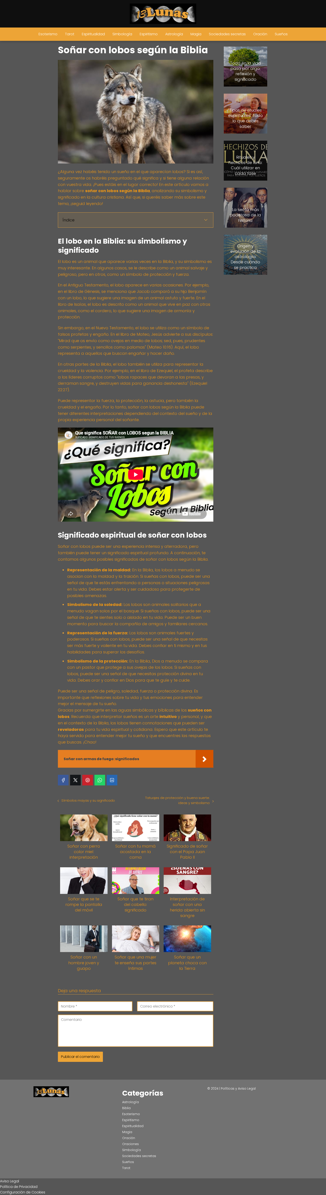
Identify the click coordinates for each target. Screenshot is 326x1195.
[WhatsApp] (99, 780)
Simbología (122, 34)
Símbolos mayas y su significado (88, 800)
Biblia (126, 1108)
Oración (260, 34)
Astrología (174, 34)
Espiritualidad (93, 34)
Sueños (281, 34)
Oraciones (130, 1144)
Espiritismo (149, 34)
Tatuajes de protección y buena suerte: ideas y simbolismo (177, 800)
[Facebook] (63, 780)
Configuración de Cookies (22, 1192)
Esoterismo (48, 34)
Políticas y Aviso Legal (238, 1088)
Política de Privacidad (18, 1186)
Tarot (69, 34)
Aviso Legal (9, 1181)
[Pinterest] (87, 780)
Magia (195, 34)
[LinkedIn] (112, 780)
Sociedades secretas (227, 34)
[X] (75, 780)
